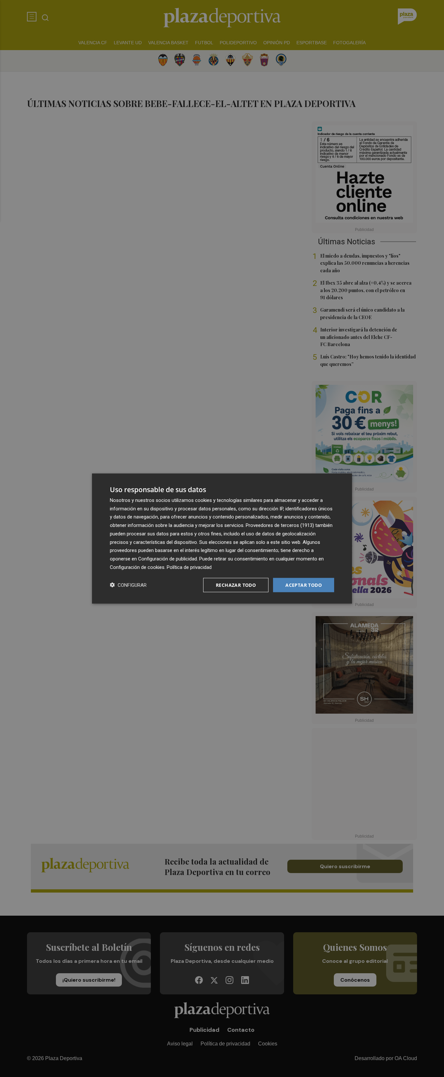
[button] (128, 585)
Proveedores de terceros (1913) (280, 525)
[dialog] (222, 538)
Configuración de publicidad (167, 559)
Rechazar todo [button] (236, 585)
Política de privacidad (189, 567)
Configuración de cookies (137, 567)
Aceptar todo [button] (303, 585)
